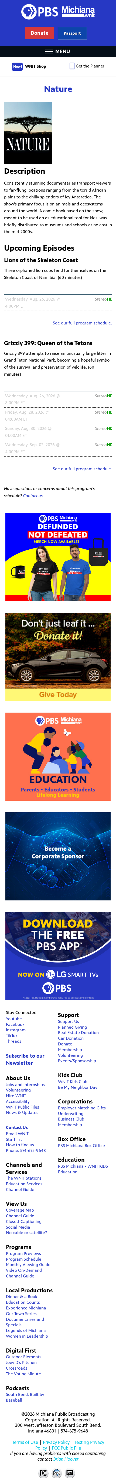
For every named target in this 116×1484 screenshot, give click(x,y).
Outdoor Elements (23, 1356)
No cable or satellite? (26, 1232)
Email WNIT (17, 1133)
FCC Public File (66, 1448)
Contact (56, 1472)
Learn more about (72, 33)
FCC (43, 1472)
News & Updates (22, 1112)
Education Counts (23, 1302)
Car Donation (71, 1038)
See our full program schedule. (82, 323)
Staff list (14, 1139)
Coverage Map (20, 1210)
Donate (65, 1044)
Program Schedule (23, 1259)
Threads (13, 1041)
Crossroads (16, 1368)
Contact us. (33, 495)
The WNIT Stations (24, 1178)
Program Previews (23, 1253)
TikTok (12, 1035)
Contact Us (17, 1127)
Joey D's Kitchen (21, 1362)
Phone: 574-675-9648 (26, 1150)
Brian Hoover (66, 1459)
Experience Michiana (26, 1308)
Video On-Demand (24, 1270)
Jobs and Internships (25, 1084)
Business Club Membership (71, 1121)
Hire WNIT (16, 1095)
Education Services (24, 1183)
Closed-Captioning (24, 1221)
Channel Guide (20, 1189)
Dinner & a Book (21, 1296)
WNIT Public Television (58, 23)
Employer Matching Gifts (82, 1107)
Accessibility (18, 1101)
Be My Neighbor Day (77, 1087)
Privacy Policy (56, 1442)
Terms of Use (25, 1442)
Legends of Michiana (26, 1330)
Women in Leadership (27, 1336)
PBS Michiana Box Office (81, 1145)
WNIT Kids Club (72, 1081)
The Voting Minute (23, 1373)
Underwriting (70, 1113)
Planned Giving (72, 1027)
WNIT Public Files (22, 1107)
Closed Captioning (70, 1472)
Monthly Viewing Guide (28, 1264)
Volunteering (18, 1090)
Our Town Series (21, 1313)
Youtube (14, 1018)
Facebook (15, 1024)
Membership (70, 1049)
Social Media (18, 1227)
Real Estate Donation (78, 1032)
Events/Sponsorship (77, 1060)
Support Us (68, 1021)
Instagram (16, 1029)
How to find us (20, 1144)
